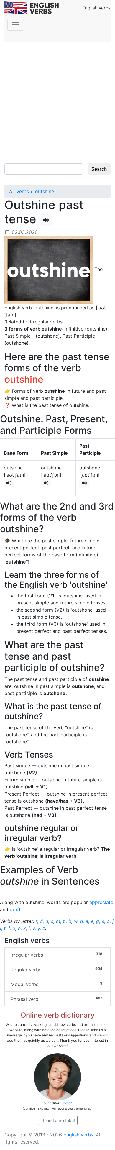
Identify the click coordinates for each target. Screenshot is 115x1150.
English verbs (78, 1135)
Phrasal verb (56, 999)
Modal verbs (56, 984)
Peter (67, 1103)
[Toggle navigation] (15, 25)
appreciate (101, 902)
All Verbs (19, 191)
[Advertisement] (57, 102)
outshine (44, 191)
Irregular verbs (56, 955)
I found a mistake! (57, 1120)
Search (99, 169)
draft (15, 909)
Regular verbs (56, 969)
